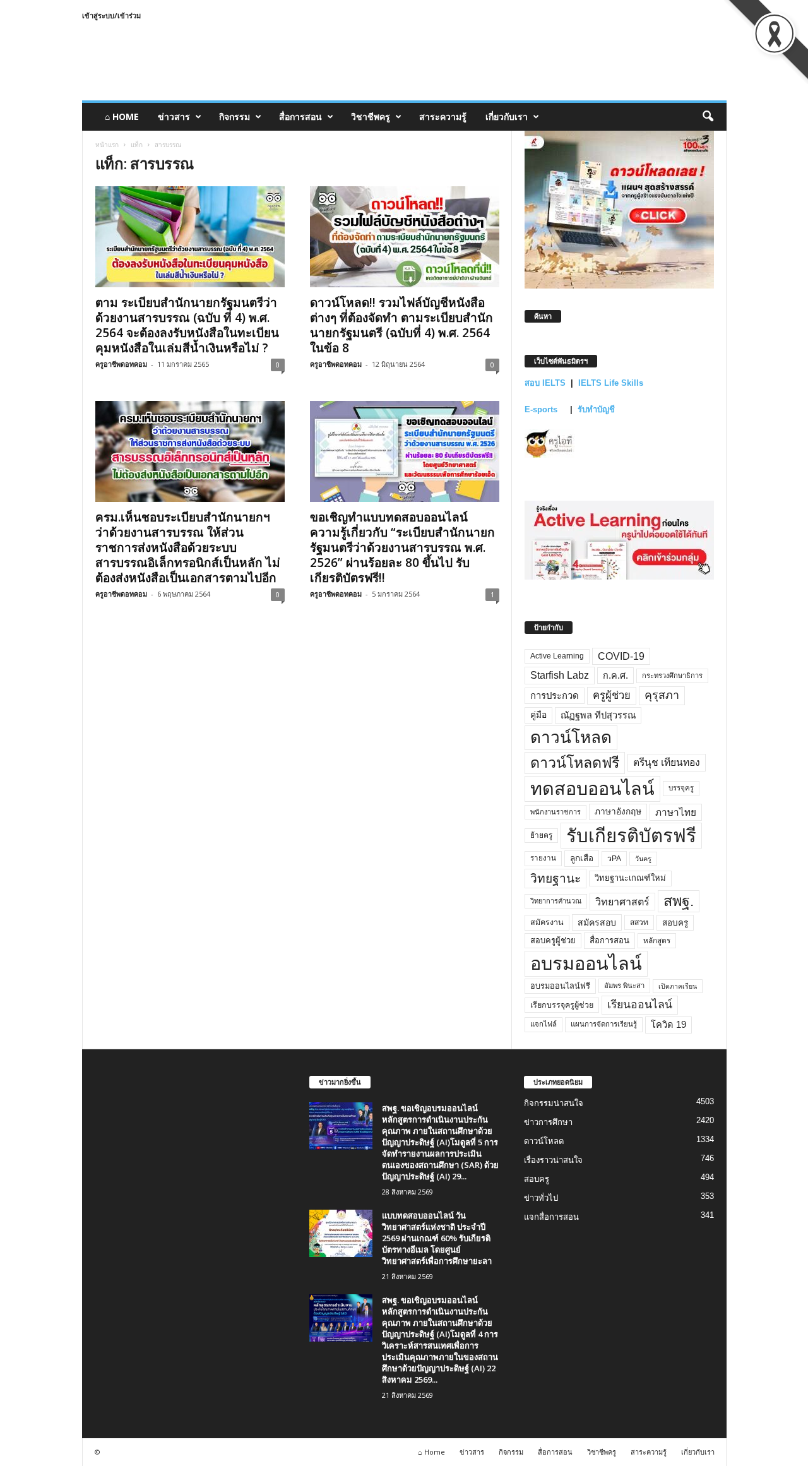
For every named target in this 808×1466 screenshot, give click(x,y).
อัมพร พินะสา (624, 985)
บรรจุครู (681, 788)
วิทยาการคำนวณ (555, 901)
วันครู (643, 858)
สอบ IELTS (545, 383)
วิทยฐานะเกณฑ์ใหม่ (630, 878)
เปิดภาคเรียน (677, 986)
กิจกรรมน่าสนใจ (553, 1103)
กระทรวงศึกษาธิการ (672, 675)
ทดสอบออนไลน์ (592, 788)
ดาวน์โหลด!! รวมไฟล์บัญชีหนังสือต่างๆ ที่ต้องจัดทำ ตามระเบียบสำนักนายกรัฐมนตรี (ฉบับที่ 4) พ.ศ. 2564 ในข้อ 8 (401, 325)
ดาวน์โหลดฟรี (574, 762)
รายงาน (543, 858)
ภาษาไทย (675, 812)
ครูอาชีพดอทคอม (121, 364)
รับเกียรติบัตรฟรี (631, 835)
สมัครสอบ (597, 922)
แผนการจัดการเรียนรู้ (604, 1024)
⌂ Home (122, 116)
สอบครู (675, 922)
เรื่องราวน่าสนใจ (553, 1160)
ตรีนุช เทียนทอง (666, 762)
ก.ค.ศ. (615, 675)
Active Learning (557, 656)
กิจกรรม (234, 116)
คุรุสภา (662, 695)
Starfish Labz (559, 675)
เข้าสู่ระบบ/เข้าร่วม (111, 15)
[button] (708, 117)
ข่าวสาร (174, 116)
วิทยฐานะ (555, 878)
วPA (614, 858)
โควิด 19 (668, 1025)
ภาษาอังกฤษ (618, 811)
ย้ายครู (541, 835)
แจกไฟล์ (543, 1024)
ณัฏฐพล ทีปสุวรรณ (598, 715)
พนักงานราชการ (555, 812)
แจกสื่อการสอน (551, 1217)
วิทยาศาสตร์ (622, 901)
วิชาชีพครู (370, 116)
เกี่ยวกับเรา (506, 116)
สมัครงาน (547, 922)
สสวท (639, 922)
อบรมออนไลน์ (586, 963)
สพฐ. (678, 901)
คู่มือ (538, 715)
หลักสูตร (656, 940)
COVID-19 (621, 656)
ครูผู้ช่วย (612, 695)
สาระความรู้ (442, 116)
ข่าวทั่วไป (541, 1198)
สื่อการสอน (300, 116)
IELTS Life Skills (610, 383)
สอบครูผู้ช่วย (553, 940)
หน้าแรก (107, 144)
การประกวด (554, 696)
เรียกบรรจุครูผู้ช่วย (561, 1005)
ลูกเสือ (581, 858)
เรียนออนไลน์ (639, 1004)
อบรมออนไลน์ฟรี (560, 986)
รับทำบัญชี (596, 409)
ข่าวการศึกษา (548, 1122)
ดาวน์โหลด (571, 737)
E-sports (542, 409)
